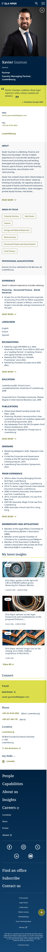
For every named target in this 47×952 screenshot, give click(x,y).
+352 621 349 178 (9, 719)
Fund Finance (9, 251)
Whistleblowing (23, 917)
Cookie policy (23, 907)
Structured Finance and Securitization (19, 244)
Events (5, 828)
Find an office (14, 870)
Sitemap (22, 927)
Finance (7, 223)
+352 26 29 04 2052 (9, 125)
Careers (9, 807)
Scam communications (23, 921)
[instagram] (23, 847)
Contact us (11, 885)
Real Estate (29, 216)
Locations (6, 814)
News (4, 821)
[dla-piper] (9, 3)
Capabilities (12, 783)
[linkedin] (16, 856)
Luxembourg (9, 133)
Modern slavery (23, 912)
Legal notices (23, 903)
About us (10, 791)
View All (7, 664)
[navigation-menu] (43, 3)
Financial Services (11, 216)
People (8, 775)
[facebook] (9, 847)
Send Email (7, 692)
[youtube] (30, 856)
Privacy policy (23, 898)
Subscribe (11, 878)
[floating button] (41, 912)
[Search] (36, 3)
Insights (9, 799)
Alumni (5, 835)
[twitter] (37, 847)
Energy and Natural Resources (16, 230)
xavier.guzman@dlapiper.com (14, 115)
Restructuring (10, 237)
